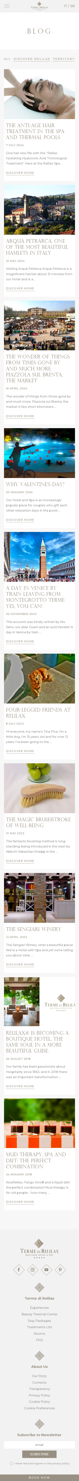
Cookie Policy (39, 1402)
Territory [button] (64, 59)
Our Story (39, 1376)
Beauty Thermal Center (39, 1314)
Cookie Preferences (39, 1408)
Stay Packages (39, 1321)
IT (65, 6)
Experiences (39, 1308)
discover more (20, 172)
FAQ (39, 1340)
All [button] (7, 59)
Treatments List (39, 1327)
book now (39, 1477)
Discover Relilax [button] (32, 59)
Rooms (39, 1333)
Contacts (39, 1382)
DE (72, 6)
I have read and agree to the (42, 1463)
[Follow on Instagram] (32, 1270)
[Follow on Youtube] (46, 1270)
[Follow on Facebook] (19, 1270)
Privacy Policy (39, 1395)
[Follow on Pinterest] (60, 1270)
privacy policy (61, 1463)
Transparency (39, 1389)
